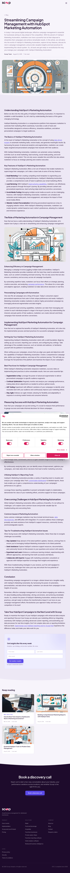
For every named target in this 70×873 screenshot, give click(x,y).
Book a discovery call (35, 793)
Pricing (4, 832)
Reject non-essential (13, 455)
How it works (5, 823)
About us (50, 823)
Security (4, 855)
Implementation (6, 826)
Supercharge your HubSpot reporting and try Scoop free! (34, 626)
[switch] (26, 443)
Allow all (57, 455)
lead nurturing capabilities (38, 184)
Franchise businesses (31, 832)
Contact (50, 829)
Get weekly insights (15, 661)
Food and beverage (31, 826)
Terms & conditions (7, 858)
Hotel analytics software (32, 841)
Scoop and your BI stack (9, 829)
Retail (26, 823)
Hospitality (28, 829)
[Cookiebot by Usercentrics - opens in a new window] (60, 416)
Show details (61, 450)
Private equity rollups (31, 835)
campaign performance (36, 284)
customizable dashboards (37, 480)
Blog (49, 826)
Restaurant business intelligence (34, 844)
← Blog (6, 15)
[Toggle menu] (66, 3)
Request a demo (53, 832)
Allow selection (35, 455)
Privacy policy (6, 852)
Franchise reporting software (33, 838)
